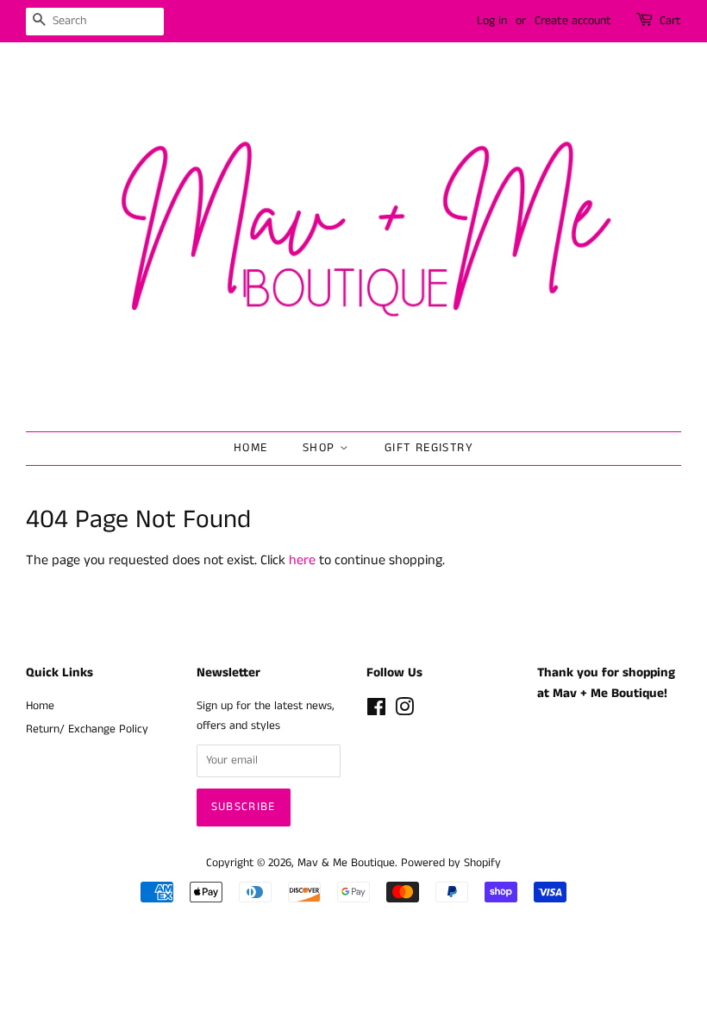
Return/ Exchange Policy (87, 729)
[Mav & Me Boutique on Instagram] (404, 711)
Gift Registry (429, 447)
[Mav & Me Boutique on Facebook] (376, 711)
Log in (492, 20)
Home (251, 447)
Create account (573, 20)
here (302, 560)
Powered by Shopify (451, 863)
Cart (670, 20)
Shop (321, 447)
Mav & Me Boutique (346, 863)
